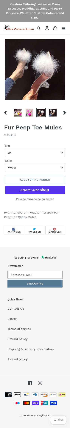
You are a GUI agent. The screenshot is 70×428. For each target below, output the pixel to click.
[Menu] (63, 28)
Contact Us (15, 308)
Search (12, 318)
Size (7, 145)
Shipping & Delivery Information (30, 349)
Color (8, 160)
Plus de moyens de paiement (35, 198)
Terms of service (19, 329)
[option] (18, 112)
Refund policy (17, 339)
